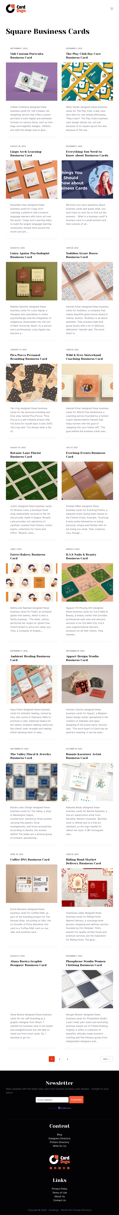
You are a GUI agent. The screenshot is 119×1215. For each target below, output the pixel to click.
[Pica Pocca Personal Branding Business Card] (31, 383)
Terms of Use (59, 1192)
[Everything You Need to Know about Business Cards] (87, 179)
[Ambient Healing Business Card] (31, 684)
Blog (59, 1134)
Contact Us (59, 1200)
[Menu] (111, 8)
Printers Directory (59, 1142)
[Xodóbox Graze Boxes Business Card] (87, 281)
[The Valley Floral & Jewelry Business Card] (31, 782)
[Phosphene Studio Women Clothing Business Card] (87, 989)
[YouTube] (68, 1168)
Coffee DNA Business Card (29, 859)
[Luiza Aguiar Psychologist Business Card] (31, 281)
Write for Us (59, 1145)
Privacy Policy (59, 1188)
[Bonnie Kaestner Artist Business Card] (87, 782)
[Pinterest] (64, 1168)
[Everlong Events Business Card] (87, 481)
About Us (59, 1196)
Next (105, 1059)
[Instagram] (51, 1168)
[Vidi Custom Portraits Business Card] (31, 81)
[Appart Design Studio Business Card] (87, 684)
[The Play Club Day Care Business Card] (87, 81)
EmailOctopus (66, 1108)
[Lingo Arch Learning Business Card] (31, 179)
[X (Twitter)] (59, 1168)
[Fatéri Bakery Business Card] (31, 582)
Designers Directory (60, 1138)
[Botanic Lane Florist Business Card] (31, 481)
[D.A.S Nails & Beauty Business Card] (87, 582)
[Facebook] (55, 1168)
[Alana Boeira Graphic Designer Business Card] (31, 989)
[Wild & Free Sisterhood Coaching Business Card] (87, 383)
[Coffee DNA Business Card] (31, 883)
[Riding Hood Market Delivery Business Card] (87, 887)
